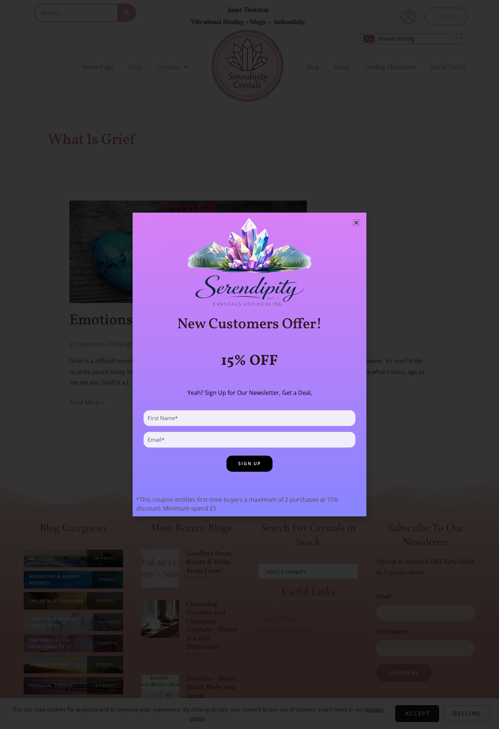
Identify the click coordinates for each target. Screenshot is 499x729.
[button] (356, 222)
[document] (249, 364)
